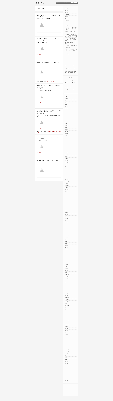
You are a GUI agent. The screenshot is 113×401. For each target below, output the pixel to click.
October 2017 (67, 303)
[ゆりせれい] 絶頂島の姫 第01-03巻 (69, 47)
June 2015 (66, 357)
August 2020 (66, 237)
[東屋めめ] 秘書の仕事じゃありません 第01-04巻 (48, 15)
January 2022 (67, 204)
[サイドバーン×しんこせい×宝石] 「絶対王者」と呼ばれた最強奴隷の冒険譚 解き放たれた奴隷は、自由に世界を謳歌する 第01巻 (71, 35)
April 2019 (66, 268)
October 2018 (67, 280)
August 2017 (66, 307)
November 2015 (67, 347)
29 (70, 87)
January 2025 (67, 135)
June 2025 (66, 125)
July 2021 (66, 216)
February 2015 (67, 365)
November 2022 (67, 185)
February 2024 (67, 156)
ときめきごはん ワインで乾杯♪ (53, 155)
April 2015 (66, 361)
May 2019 (66, 266)
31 (74, 87)
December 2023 (67, 160)
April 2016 (66, 338)
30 (72, 87)
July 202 (66, 376)
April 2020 (66, 245)
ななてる (48, 131)
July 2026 (66, 100)
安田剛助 (48, 81)
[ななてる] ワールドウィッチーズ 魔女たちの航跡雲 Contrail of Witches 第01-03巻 (49, 111)
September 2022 (67, 189)
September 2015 (67, 351)
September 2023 (67, 166)
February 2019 (67, 272)
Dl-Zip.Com (38, 2)
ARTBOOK (66, 10)
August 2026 (66, 98)
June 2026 (66, 102)
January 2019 (67, 274)
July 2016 (66, 332)
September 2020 (67, 235)
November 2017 (67, 301)
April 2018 (66, 291)
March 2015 (66, 363)
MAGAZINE (66, 12)
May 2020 (66, 243)
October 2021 (67, 210)
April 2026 (66, 106)
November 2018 (67, 278)
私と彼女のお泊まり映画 (52, 81)
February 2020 (67, 249)
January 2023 (67, 181)
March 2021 (66, 224)
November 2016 (67, 324)
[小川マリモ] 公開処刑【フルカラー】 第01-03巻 (48, 38)
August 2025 (66, 121)
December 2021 (67, 206)
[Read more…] (39, 54)
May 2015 (66, 359)
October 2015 (67, 349)
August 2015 (66, 353)
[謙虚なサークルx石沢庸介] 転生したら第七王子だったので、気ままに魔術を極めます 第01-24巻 (71, 28)
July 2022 (66, 193)
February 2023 (67, 179)
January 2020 (67, 251)
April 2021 (66, 222)
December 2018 (67, 276)
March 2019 (66, 270)
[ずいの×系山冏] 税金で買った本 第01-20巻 (71, 45)
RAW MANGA (41, 81)
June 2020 (66, 241)
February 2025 (67, 133)
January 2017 (67, 320)
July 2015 (66, 355)
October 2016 (67, 326)
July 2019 (66, 262)
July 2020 (66, 239)
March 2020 (66, 247)
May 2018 (66, 289)
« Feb (67, 89)
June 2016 (66, 334)
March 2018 (66, 293)
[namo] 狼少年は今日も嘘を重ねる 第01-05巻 (47, 160)
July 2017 (66, 309)
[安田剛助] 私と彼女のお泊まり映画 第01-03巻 (48, 62)
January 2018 (67, 297)
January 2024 (67, 158)
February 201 (67, 380)
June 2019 (66, 264)
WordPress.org (67, 393)
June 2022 (66, 195)
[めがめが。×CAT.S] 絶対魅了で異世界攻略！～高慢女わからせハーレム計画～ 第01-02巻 (70, 39)
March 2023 (66, 177)
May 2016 (66, 336)
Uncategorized (67, 20)
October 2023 (67, 164)
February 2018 (67, 295)
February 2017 (67, 318)
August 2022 (66, 191)
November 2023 (67, 162)
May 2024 (66, 150)
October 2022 (67, 187)
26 (65, 87)
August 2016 (66, 330)
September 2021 (67, 212)
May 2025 (66, 127)
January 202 (66, 378)
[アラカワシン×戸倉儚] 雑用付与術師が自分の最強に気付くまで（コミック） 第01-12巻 (71, 50)
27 (67, 87)
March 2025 (66, 131)
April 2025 (66, 129)
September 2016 (67, 328)
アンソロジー (48, 155)
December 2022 (67, 183)
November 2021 (67, 208)
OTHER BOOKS (67, 14)
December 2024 (67, 137)
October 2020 (67, 233)
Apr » (74, 89)
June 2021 (66, 218)
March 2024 (66, 154)
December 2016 (67, 322)
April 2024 (66, 152)
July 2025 (66, 123)
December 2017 (67, 299)
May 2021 (66, 220)
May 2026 (66, 104)
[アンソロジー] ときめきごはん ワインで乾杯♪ (48, 137)
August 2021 (66, 214)
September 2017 (67, 305)
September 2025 (67, 119)
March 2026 (66, 108)
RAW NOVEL (66, 18)
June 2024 (66, 148)
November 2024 (67, 139)
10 (74, 82)
